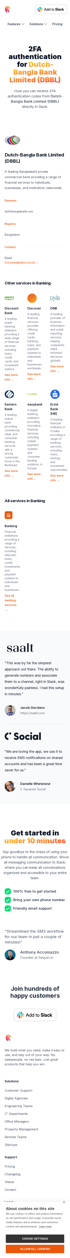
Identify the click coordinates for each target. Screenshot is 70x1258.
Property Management (21, 1129)
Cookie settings (35, 1238)
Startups (11, 1145)
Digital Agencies (16, 1098)
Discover (34, 308)
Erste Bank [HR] (54, 409)
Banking (11, 526)
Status (9, 1182)
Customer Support (18, 1090)
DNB (53, 308)
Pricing (57, 24)
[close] (64, 1202)
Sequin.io (45, 958)
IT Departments (16, 1114)
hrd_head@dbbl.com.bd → (22, 262)
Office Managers (17, 1121)
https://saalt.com (32, 713)
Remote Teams (16, 1137)
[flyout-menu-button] (16, 24)
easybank (34, 404)
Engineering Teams (19, 1106)
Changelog (12, 1174)
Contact (10, 1190)
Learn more (45, 1226)
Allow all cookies (35, 1249)
